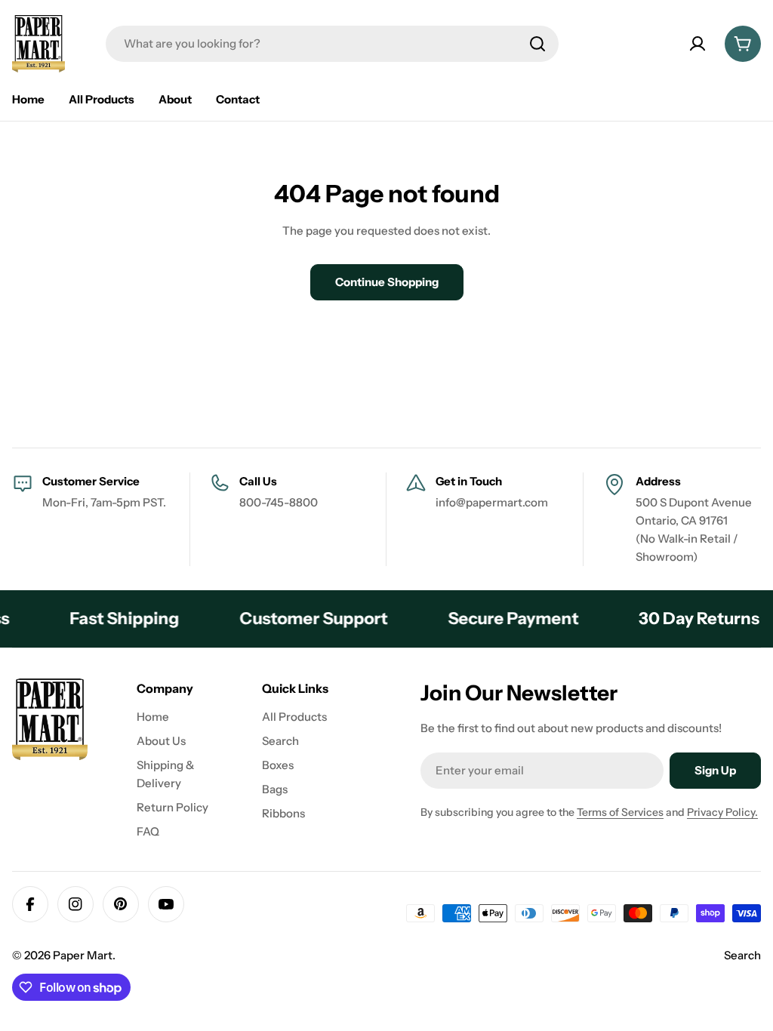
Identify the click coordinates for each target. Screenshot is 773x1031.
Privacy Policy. (722, 812)
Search (742, 955)
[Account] (697, 44)
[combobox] (332, 44)
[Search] (537, 44)
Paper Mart (82, 955)
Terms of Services (620, 812)
